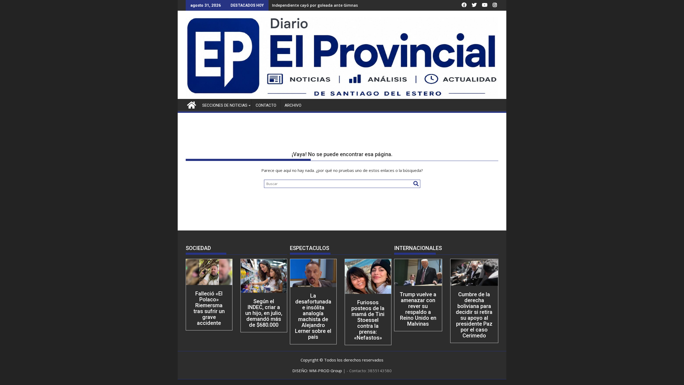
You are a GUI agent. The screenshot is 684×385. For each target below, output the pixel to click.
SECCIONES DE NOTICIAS (224, 105)
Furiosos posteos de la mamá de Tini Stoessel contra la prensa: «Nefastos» (367, 320)
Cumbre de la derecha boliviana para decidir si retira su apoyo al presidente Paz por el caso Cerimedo (474, 314)
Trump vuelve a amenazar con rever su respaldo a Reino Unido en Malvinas (418, 309)
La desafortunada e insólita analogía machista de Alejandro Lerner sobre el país (313, 316)
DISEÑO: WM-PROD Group (317, 370)
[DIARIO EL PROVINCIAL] (342, 95)
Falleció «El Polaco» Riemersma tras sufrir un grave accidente (209, 308)
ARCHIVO (293, 105)
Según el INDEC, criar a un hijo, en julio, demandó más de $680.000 (263, 313)
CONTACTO (266, 105)
